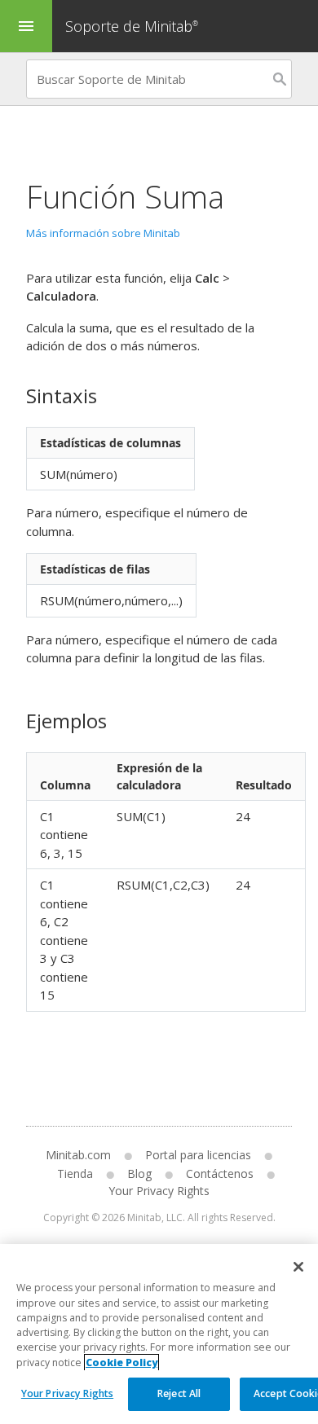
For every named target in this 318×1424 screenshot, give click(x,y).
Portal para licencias (198, 1154)
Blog (139, 1173)
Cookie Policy (121, 1362)
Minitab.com (78, 1154)
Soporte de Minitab (131, 26)
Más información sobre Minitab (103, 233)
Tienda (75, 1173)
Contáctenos (220, 1173)
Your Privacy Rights (67, 1393)
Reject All (179, 1393)
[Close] (298, 1267)
